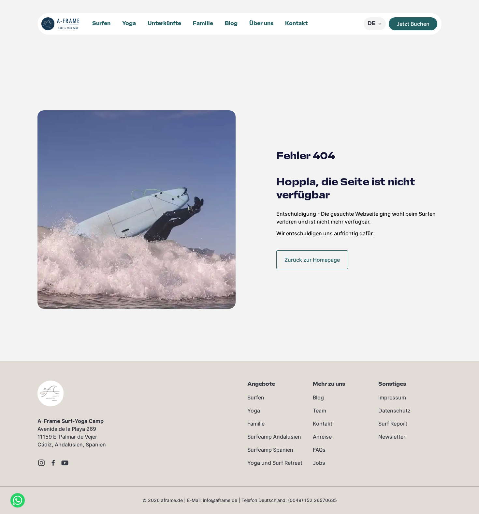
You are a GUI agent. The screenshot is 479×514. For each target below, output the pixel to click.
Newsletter (391, 436)
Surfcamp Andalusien (274, 436)
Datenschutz (394, 410)
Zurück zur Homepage (312, 260)
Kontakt (296, 24)
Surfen (101, 24)
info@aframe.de (220, 500)
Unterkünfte (164, 24)
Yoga (129, 24)
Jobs (319, 462)
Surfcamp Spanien (270, 449)
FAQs (319, 449)
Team (319, 410)
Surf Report (392, 423)
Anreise (322, 436)
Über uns (261, 24)
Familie (203, 24)
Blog (231, 24)
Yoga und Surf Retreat (274, 462)
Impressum (392, 397)
